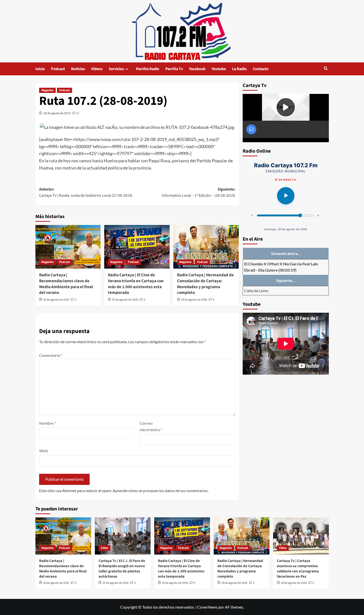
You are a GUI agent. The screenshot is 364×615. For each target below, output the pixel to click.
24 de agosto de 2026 (194, 300)
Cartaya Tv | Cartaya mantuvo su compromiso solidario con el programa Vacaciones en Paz (298, 568)
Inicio (40, 69)
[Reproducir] (285, 195)
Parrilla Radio (147, 69)
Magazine (47, 90)
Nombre (47, 423)
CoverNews (207, 607)
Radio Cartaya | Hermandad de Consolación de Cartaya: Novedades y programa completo (205, 284)
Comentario (50, 355)
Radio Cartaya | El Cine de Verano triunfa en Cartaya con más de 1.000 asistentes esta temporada (136, 284)
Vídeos (97, 69)
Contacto (260, 69)
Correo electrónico (151, 426)
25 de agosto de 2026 (125, 300)
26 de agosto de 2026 (56, 300)
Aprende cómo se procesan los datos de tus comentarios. (160, 490)
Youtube (219, 69)
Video (104, 548)
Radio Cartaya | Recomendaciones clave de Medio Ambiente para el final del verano (66, 284)
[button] (326, 68)
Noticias (78, 69)
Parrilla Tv (174, 69)
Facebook (197, 69)
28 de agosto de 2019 (57, 113)
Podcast (58, 69)
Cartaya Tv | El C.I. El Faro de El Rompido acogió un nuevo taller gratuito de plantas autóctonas (122, 568)
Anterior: (85, 192)
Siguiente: (198, 192)
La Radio (239, 69)
